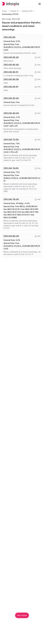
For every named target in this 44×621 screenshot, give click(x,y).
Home (4, 11)
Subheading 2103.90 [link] (10, 14)
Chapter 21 (14, 11)
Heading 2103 (27, 11)
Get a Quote (22, 615)
